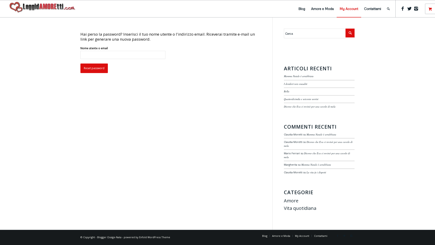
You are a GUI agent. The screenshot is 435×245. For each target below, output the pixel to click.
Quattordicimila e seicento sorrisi (301, 99)
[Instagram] (416, 8)
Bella (286, 91)
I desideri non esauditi (295, 84)
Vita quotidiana (300, 208)
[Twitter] (409, 8)
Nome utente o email (94, 48)
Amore (291, 201)
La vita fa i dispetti (316, 172)
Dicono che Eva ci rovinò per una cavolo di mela (310, 106)
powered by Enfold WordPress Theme (147, 237)
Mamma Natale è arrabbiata (299, 76)
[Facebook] (402, 8)
